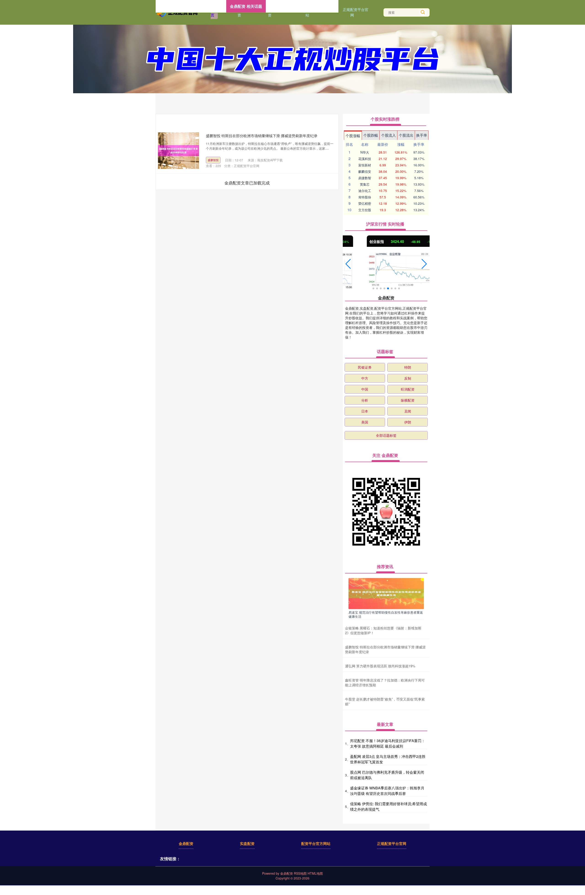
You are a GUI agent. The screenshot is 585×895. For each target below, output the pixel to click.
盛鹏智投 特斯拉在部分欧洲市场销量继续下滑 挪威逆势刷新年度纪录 (261, 135)
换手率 (421, 135)
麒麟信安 (364, 171)
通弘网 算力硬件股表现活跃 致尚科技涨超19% (380, 665)
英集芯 (365, 184)
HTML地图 (315, 873)
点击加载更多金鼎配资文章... (247, 183)
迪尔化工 (364, 190)
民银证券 (365, 367)
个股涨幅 (353, 135)
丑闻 (407, 411)
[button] (348, 264)
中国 (364, 389)
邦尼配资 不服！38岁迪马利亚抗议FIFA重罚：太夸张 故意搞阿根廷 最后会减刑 (387, 743)
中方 (364, 378)
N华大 (364, 152)
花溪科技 (364, 158)
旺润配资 (408, 389)
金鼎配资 (186, 843)
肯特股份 (364, 197)
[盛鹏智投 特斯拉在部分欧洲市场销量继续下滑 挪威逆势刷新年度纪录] (178, 150)
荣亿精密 (364, 203)
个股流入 (388, 135)
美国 (364, 422)
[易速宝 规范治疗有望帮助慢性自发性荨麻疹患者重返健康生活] (386, 593)
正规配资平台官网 (355, 12)
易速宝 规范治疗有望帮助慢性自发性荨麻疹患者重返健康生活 (385, 614)
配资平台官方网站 (315, 843)
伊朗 (407, 422)
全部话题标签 (386, 435)
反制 (407, 378)
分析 (364, 400)
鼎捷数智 (364, 178)
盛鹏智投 (213, 160)
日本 (364, 411)
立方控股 (364, 210)
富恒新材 (364, 165)
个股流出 (406, 135)
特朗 (407, 367)
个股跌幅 (370, 135)
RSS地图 (300, 873)
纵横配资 (408, 400)
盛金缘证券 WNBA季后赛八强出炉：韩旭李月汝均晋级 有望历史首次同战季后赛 (387, 790)
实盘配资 (247, 843)
